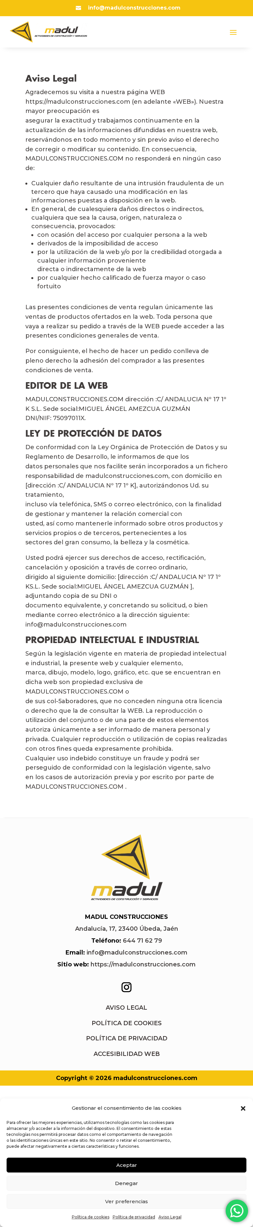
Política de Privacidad (126, 1038)
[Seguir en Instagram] (126, 987)
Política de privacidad (134, 1216)
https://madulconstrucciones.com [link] (143, 964)
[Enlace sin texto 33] (126, 900)
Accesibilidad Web (127, 1054)
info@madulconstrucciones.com (134, 8)
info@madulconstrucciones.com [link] (137, 952)
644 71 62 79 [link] (142, 940)
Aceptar (126, 1165)
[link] (126, 928)
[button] (243, 1108)
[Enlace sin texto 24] (49, 32)
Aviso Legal (170, 1216)
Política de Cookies (127, 1023)
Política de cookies (90, 1216)
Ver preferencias (126, 1201)
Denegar (126, 1183)
